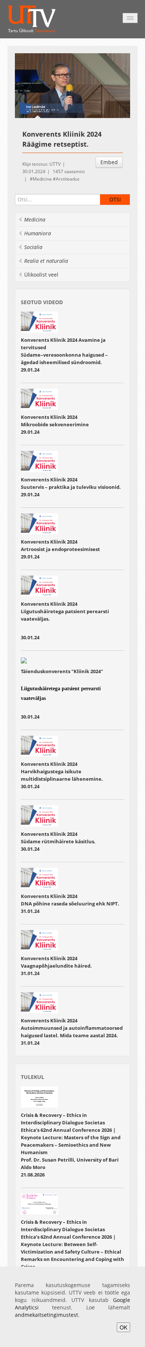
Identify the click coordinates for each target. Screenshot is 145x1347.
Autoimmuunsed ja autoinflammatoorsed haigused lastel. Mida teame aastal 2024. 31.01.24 (72, 1035)
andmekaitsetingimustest (46, 1314)
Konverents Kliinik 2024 (49, 417)
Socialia (33, 247)
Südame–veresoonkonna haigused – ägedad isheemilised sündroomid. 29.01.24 (64, 362)
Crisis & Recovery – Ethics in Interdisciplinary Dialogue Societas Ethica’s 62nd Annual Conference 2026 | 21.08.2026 (70, 1145)
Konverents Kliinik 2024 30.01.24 (65, 621)
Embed (109, 162)
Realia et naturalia (46, 260)
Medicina (42, 179)
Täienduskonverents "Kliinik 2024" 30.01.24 (62, 694)
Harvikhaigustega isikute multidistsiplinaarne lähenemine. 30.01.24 (62, 779)
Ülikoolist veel (41, 274)
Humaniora (37, 233)
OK (123, 1327)
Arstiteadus (68, 179)
